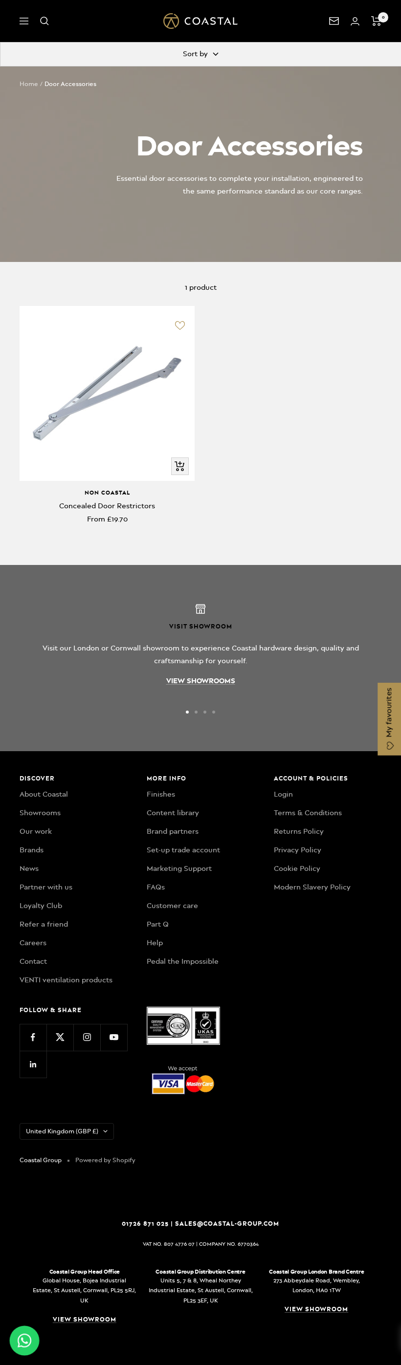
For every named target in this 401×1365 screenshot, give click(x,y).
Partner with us (46, 887)
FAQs (156, 887)
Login (283, 794)
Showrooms (40, 812)
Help (155, 942)
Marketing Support (179, 868)
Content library (173, 812)
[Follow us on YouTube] (113, 1037)
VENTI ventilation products (66, 979)
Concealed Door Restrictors (107, 505)
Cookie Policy (297, 868)
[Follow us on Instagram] (86, 1037)
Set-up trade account (183, 849)
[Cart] (376, 21)
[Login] (355, 21)
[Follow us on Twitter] (59, 1037)
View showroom (84, 1319)
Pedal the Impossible (183, 961)
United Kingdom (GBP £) (62, 1131)
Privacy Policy (297, 849)
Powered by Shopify (105, 1160)
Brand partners (173, 831)
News (29, 868)
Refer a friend (44, 924)
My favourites (388, 713)
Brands (32, 849)
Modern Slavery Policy (312, 887)
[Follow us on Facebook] (33, 1037)
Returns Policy (299, 831)
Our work (36, 831)
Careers (33, 942)
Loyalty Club (41, 905)
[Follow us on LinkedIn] (33, 1064)
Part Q (158, 924)
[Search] (44, 21)
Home (29, 83)
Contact (33, 961)
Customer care (172, 905)
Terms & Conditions (308, 812)
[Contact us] (334, 21)
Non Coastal (107, 492)
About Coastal (44, 794)
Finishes (161, 794)
